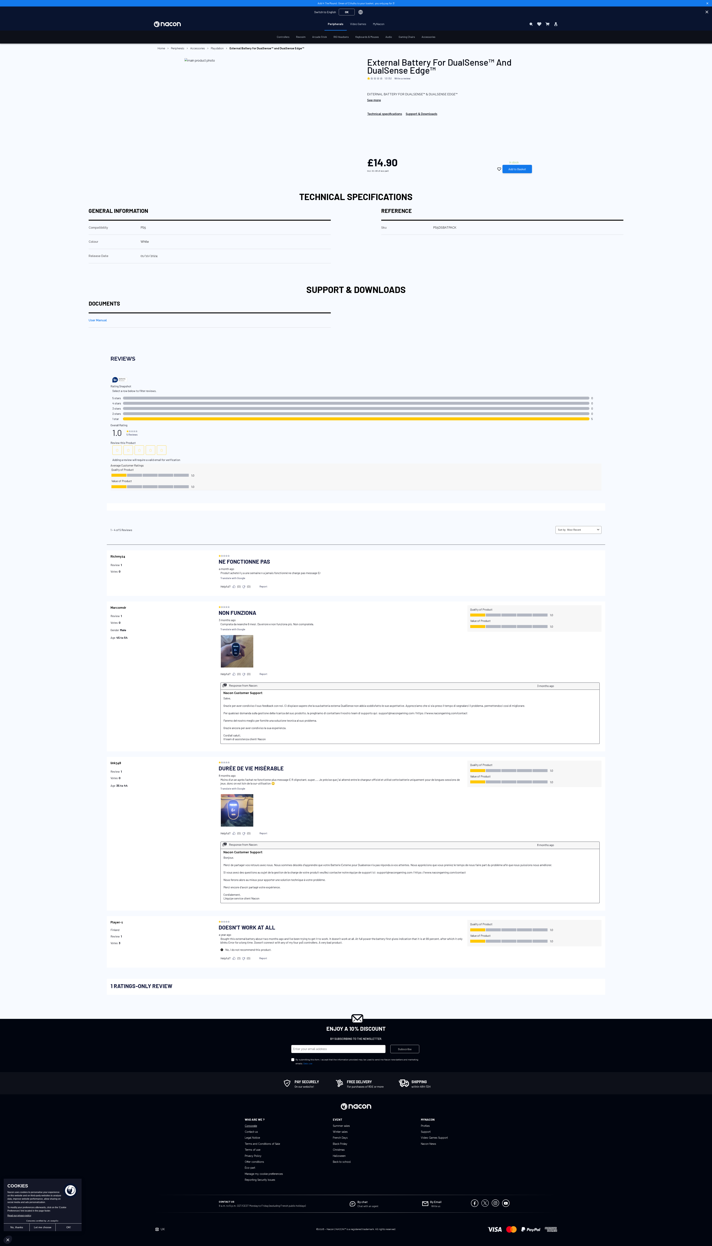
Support (426, 1131)
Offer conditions (254, 1161)
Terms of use (252, 1149)
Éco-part (250, 1167)
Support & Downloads (421, 114)
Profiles (425, 1125)
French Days (340, 1137)
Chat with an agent (367, 1206)
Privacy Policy (253, 1155)
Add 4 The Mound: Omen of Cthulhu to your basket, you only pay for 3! (356, 3)
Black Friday (340, 1143)
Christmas (339, 1149)
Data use (307, 1063)
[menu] (356, 24)
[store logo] (167, 24)
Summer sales (341, 1125)
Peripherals (177, 48)
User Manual (98, 320)
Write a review (402, 78)
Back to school (342, 1161)
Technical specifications (384, 114)
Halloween (339, 1155)
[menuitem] (335, 24)
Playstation (217, 48)
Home (161, 48)
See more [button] (374, 100)
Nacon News (428, 1143)
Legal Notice (252, 1137)
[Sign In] (555, 24)
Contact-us (251, 1131)
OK (347, 12)
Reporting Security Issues (260, 1179)
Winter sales (340, 1131)
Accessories (197, 48)
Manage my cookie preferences (264, 1173)
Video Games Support (434, 1137)
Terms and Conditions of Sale (262, 1143)
